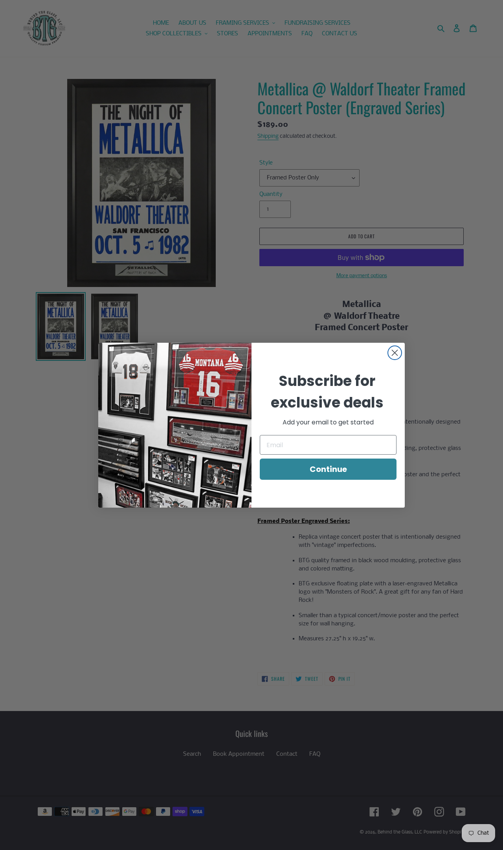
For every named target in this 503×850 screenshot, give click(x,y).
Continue (328, 469)
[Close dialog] (395, 353)
